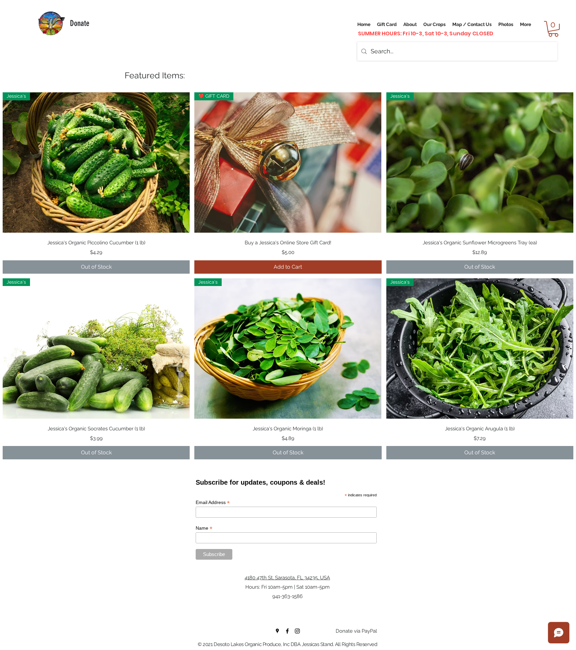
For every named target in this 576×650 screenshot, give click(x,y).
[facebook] (287, 631)
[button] (553, 29)
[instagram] (297, 631)
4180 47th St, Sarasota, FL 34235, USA (287, 578)
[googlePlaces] (277, 631)
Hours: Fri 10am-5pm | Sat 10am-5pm (287, 587)
